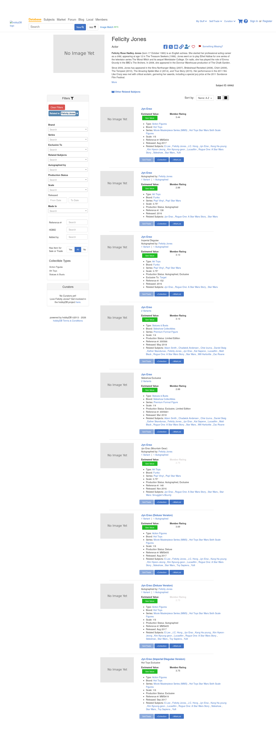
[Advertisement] (138, 8)
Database (35, 19)
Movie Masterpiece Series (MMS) (171, 130)
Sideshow (158, 152)
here (78, 302)
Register (267, 21)
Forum (72, 19)
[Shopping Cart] (240, 20)
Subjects (49, 19)
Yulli (179, 152)
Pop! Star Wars (173, 200)
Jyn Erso (146, 108)
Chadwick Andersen (189, 347)
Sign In (254, 21)
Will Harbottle (204, 354)
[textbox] (68, 129)
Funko (156, 197)
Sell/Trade (214, 21)
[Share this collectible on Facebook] (166, 46)
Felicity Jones (179, 146)
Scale (51, 185)
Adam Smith (170, 347)
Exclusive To (55, 144)
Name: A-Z (204, 97)
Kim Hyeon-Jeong (156, 149)
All (78, 249)
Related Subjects (57, 154)
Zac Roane (218, 354)
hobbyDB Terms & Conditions (68, 320)
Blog (81, 19)
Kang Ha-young (218, 146)
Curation (229, 21)
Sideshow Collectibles (164, 328)
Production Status (58, 175)
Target (163, 277)
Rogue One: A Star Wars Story (190, 216)
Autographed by (57, 165)
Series (51, 134)
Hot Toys (157, 127)
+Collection (162, 159)
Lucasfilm (192, 149)
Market (61, 19)
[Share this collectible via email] (176, 46)
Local (89, 19)
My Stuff (200, 21)
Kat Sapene (200, 350)
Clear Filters (57, 107)
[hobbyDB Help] (246, 20)
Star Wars (170, 152)
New (79, 27)
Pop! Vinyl (159, 200)
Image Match (109, 27)
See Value (149, 118)
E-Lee (167, 146)
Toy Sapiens (183, 565)
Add (91, 27)
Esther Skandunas (156, 350)
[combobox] (68, 129)
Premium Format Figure (166, 331)
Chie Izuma (206, 347)
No (84, 249)
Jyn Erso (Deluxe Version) (157, 515)
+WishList (176, 159)
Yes (70, 249)
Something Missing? (213, 46)
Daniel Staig (220, 347)
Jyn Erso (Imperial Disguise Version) (163, 659)
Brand (51, 124)
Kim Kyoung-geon (176, 149)
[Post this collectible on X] (171, 46)
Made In (52, 206)
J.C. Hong (193, 146)
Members (101, 19)
